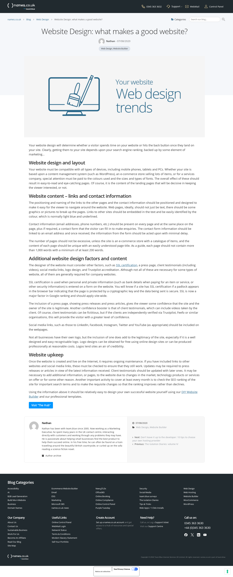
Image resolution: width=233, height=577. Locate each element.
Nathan (110, 41)
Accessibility (13, 488)
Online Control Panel (105, 504)
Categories (180, 19)
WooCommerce (191, 500)
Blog (28, 19)
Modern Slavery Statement (64, 537)
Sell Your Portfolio (60, 541)
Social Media (145, 492)
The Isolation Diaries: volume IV (161, 444)
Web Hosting (190, 492)
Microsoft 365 (58, 504)
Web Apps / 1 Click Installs (151, 507)
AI (9, 492)
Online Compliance (104, 500)
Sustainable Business (17, 530)
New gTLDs (101, 488)
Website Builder (120, 48)
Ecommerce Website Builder (65, 488)
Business (12, 504)
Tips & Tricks (145, 504)
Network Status (59, 530)
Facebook (186, 534)
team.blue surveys (148, 496)
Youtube (205, 534)
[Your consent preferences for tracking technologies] (227, 571)
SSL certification (126, 265)
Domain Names (15, 507)
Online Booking (103, 496)
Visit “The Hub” (41, 405)
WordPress (189, 504)
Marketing (56, 500)
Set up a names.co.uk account (110, 522)
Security (143, 488)
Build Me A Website (17, 500)
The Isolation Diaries (149, 500)
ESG (53, 496)
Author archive (53, 455)
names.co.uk (14, 19)
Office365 (100, 492)
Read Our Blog (14, 541)
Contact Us (13, 526)
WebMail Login (59, 526)
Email (54, 492)
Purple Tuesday (103, 507)
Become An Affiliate (17, 537)
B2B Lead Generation (17, 496)
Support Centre (155, 526)
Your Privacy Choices (122, 569)
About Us (12, 522)
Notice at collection (102, 571)
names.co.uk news (60, 507)
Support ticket (162, 522)
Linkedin (198, 534)
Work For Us (13, 534)
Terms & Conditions (61, 534)
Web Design (42, 19)
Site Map (12, 545)
